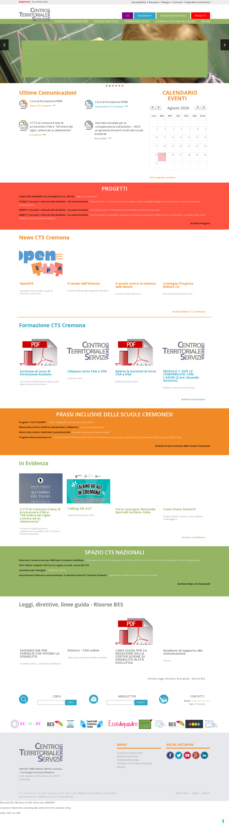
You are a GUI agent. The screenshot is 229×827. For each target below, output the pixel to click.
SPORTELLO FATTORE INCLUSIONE (175, 21)
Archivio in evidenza (193, 537)
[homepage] (34, 12)
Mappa (166, 2)
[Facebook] (170, 754)
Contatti (178, 2)
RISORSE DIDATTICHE (106, 21)
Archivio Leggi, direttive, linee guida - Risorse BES (176, 678)
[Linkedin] (204, 754)
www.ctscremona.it (27, 796)
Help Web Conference (198, 2)
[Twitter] (179, 754)
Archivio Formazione (193, 399)
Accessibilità (139, 2)
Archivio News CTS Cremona (188, 311)
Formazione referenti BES (71, 21)
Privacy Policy (182, 793)
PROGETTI (200, 15)
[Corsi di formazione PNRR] (53, 105)
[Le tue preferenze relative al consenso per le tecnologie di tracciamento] (223, 821)
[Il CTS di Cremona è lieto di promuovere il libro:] (44, 134)
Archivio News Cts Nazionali (194, 583)
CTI (127, 15)
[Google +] (196, 754)
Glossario (154, 2)
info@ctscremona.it (200, 700)
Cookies (195, 793)
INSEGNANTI (145, 15)
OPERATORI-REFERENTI (173, 15)
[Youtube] (187, 754)
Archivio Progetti (200, 223)
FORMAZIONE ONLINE (137, 21)
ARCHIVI (205, 21)
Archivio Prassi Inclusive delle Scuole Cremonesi (182, 445)
